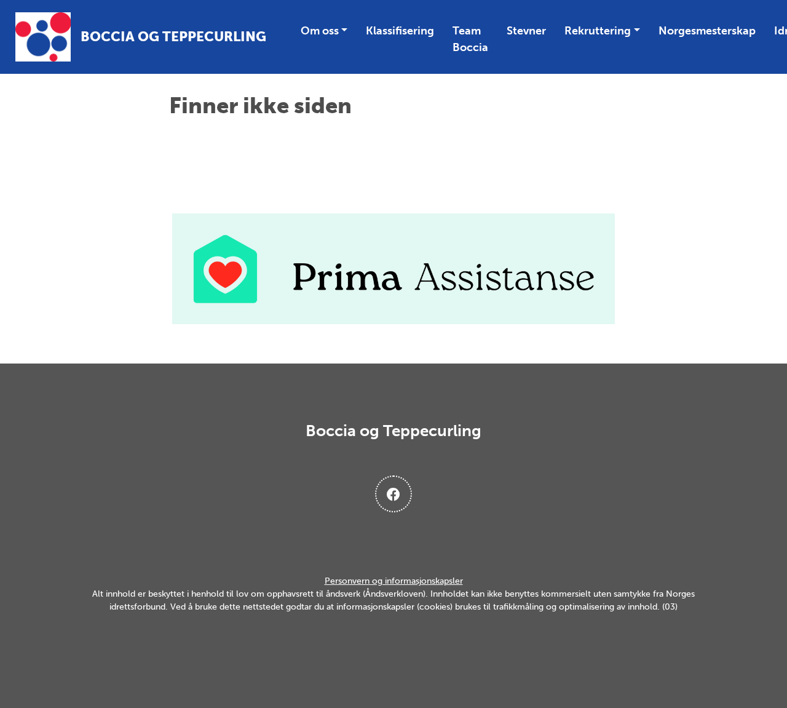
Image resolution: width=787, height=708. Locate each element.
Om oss (320, 31)
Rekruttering (597, 31)
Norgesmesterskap (707, 31)
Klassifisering (400, 31)
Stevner (526, 31)
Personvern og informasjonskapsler (394, 581)
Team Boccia (470, 39)
